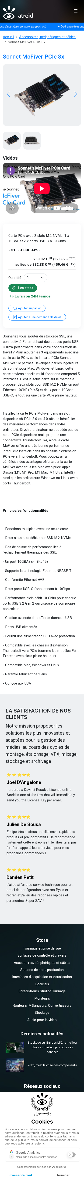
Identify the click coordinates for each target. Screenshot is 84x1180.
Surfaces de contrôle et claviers (42, 955)
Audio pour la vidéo (42, 1020)
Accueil (8, 37)
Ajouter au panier (29, 308)
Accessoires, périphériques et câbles (47, 37)
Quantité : (15, 278)
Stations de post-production (42, 970)
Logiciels (42, 984)
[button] (76, 95)
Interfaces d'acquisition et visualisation (42, 977)
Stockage (42, 1012)
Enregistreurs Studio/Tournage (42, 991)
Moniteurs (42, 998)
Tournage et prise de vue (42, 948)
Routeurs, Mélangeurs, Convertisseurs (42, 1005)
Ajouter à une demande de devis (39, 317)
